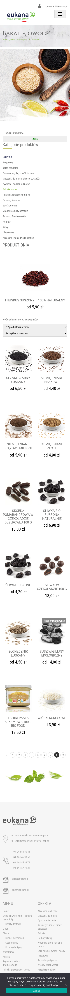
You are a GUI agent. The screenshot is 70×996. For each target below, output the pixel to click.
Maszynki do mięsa (47, 915)
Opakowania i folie (47, 920)
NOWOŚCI (8, 157)
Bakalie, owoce (23, 39)
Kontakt (6, 956)
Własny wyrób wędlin (48, 965)
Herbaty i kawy (45, 938)
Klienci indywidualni (15, 938)
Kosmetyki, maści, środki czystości (50, 926)
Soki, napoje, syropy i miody (51, 951)
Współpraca (9, 952)
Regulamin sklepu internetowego (11, 963)
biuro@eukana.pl (20, 890)
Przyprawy (43, 955)
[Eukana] (21, 17)
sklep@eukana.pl (20, 878)
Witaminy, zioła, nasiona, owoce (50, 944)
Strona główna (9, 39)
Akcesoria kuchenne (48, 911)
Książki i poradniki (46, 969)
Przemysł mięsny (13, 947)
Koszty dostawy (13, 924)
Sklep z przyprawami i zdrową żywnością (17, 917)
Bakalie (41, 933)
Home (6, 911)
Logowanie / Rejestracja (55, 6)
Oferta (6, 933)
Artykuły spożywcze (47, 960)
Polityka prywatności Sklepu (16, 969)
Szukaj (35, 139)
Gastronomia (11, 942)
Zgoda (36, 990)
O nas (5, 928)
